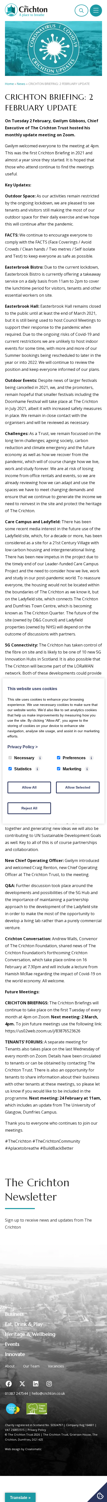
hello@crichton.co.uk (48, 1393)
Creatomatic (33, 1449)
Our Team (31, 1366)
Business (14, 1314)
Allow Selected (77, 787)
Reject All (29, 808)
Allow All (29, 787)
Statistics (23, 769)
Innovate (15, 1354)
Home (9, 83)
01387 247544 (16, 1393)
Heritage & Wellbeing (30, 1334)
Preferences (74, 758)
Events (12, 1344)
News (21, 83)
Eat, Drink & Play (24, 1324)
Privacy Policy (37, 1430)
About (10, 1366)
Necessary (24, 758)
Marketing (72, 769)
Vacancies (56, 1366)
